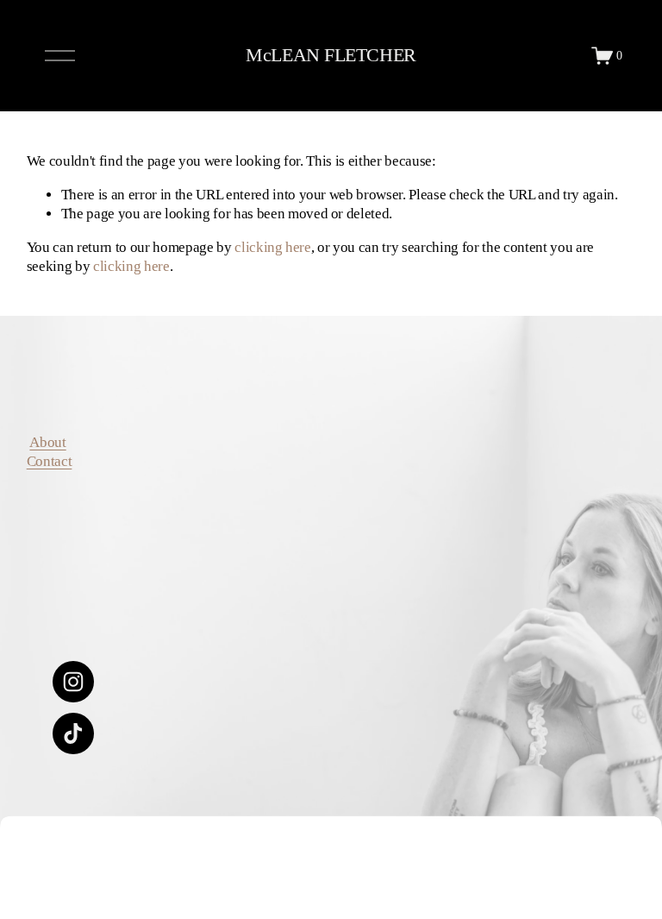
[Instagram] (73, 681)
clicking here (272, 247)
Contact (49, 461)
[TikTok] (73, 733)
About (47, 442)
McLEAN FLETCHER (330, 55)
